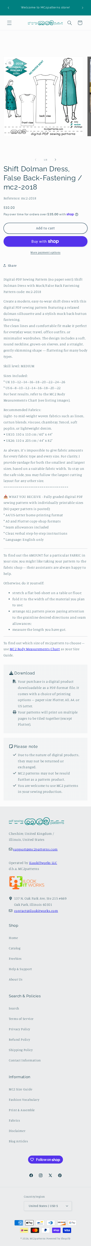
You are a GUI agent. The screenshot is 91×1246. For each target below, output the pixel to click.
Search (14, 1008)
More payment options (45, 252)
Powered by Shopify (58, 1238)
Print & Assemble (22, 1110)
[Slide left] (35, 159)
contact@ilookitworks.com (36, 911)
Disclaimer (17, 1131)
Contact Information (25, 1060)
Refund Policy (19, 1039)
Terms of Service (21, 1018)
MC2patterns (38, 1238)
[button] (9, 23)
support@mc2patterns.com (35, 849)
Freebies (15, 958)
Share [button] (12, 265)
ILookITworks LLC (43, 863)
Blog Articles (18, 1141)
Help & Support (20, 969)
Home (13, 938)
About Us (16, 979)
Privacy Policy (19, 1029)
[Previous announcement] (8, 8)
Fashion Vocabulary (24, 1099)
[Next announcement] (82, 8)
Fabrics (14, 1120)
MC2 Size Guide (20, 1089)
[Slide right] (55, 159)
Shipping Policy (21, 1050)
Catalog (14, 948)
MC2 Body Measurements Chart (35, 649)
